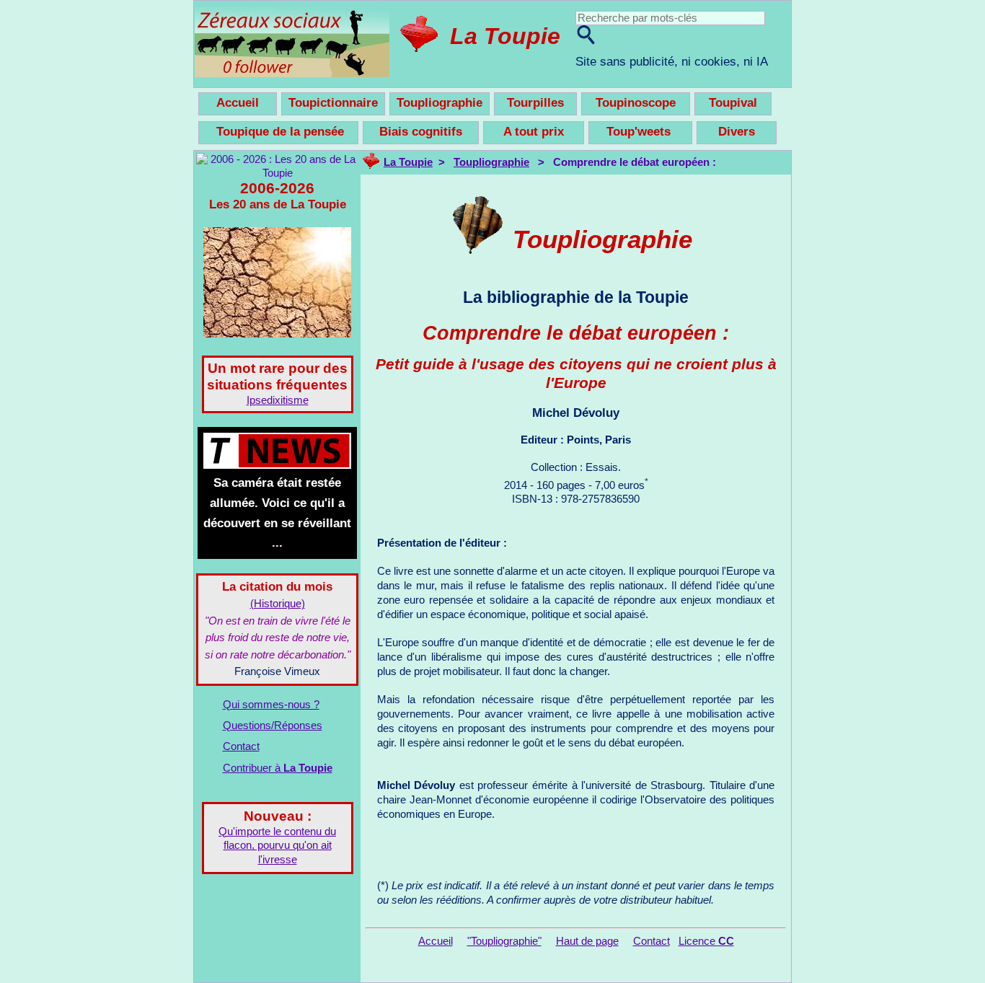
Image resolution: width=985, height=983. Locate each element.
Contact (241, 746)
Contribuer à (277, 768)
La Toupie (505, 36)
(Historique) (277, 603)
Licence (706, 941)
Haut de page (587, 941)
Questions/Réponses (272, 725)
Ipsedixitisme (278, 400)
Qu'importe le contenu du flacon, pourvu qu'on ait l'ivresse (277, 846)
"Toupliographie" (504, 941)
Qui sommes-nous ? (271, 704)
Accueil (435, 941)
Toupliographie (491, 162)
